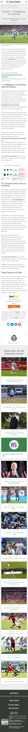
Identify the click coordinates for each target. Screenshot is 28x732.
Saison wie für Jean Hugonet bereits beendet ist (13, 139)
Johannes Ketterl (15, 343)
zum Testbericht (15, 170)
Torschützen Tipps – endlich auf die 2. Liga (14, 558)
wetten (14, 306)
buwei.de (10, 720)
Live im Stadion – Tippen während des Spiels (14, 533)
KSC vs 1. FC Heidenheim (14, 657)
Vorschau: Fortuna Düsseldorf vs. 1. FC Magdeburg (14, 608)
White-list (18, 727)
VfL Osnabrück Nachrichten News (10, 5)
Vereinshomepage (18, 199)
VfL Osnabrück (11, 59)
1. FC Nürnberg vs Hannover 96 (14, 633)
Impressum (24, 696)
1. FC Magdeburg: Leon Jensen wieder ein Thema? (14, 408)
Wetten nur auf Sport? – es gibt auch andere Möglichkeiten (14, 482)
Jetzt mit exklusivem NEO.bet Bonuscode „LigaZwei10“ (11, 76)
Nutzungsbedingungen (6, 696)
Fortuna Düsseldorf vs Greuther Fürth (14, 681)
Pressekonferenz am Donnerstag (10, 105)
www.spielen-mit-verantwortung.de (15, 721)
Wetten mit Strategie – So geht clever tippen (14, 508)
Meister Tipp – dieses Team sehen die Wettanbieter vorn (14, 583)
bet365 (17, 312)
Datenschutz (17, 696)
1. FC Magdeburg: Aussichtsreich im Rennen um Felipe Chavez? (14, 380)
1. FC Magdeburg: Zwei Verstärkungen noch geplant (14, 433)
